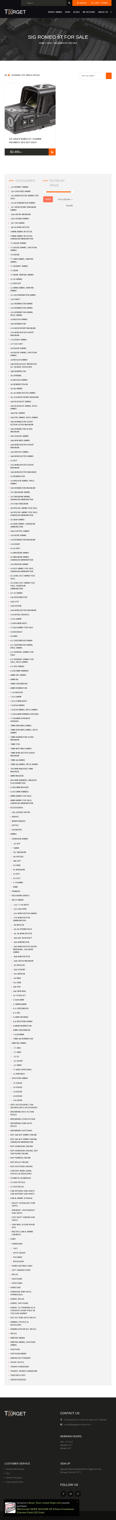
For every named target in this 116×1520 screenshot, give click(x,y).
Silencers (17, 829)
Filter (48, 199)
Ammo (13, 833)
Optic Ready (19, 1252)
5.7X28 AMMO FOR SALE (21, 627)
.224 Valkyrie (20, 909)
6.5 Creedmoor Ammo (21, 640)
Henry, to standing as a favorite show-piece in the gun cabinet (22, 1310)
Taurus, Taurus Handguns (23, 1371)
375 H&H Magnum (19, 503)
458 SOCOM (15, 605)
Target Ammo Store (47, 1515)
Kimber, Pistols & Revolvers (19, 1323)
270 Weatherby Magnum (22, 328)
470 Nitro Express (19, 614)
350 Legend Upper (21, 812)
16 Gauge (15, 254)
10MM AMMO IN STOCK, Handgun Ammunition (21, 237)
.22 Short (18, 1060)
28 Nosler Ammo (18, 359)
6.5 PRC (16, 1012)
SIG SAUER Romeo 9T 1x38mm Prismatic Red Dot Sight (25, 140)
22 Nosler (15, 283)
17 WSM (14, 270)
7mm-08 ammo (17, 760)
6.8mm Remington (22, 1025)
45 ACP (16, 873)
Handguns (17, 1243)
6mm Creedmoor (19, 683)
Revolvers (18, 1261)
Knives (15, 816)
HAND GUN (15, 1287)
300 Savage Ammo (19, 436)
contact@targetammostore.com (77, 1424)
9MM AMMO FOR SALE (20, 796)
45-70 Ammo (16, 593)
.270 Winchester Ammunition (21, 919)
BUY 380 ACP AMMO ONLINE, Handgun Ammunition (23, 1140)
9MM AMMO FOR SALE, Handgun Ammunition (21, 801)
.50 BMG (17, 978)
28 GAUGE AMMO (18, 348)
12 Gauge (17, 1083)
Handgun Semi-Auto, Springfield (21, 1293)
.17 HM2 (17, 1047)
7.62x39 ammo (17, 705)
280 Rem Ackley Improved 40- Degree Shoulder (23, 365)
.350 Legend (19, 969)
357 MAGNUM (19, 852)
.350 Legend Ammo (19, 218)
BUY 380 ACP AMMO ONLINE (23, 1134)
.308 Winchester (21, 956)
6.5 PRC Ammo (17, 666)
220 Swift (15, 299)
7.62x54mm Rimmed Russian (24, 714)
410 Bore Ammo (18, 535)
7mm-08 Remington (23, 1038)
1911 (15, 1248)
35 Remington (17, 476)
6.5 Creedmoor (21, 1008)
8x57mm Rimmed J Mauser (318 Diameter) (23, 781)
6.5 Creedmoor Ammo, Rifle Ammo (21, 646)
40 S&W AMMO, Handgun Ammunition (22, 525)
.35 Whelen (19, 965)
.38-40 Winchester (19, 227)
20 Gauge (17, 1091)
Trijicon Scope (17, 1375)
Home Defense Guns (22, 1265)
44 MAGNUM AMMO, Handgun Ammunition (21, 558)
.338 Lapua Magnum (20, 214)
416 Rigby (15, 544)
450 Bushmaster (18, 597)
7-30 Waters (16, 692)
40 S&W (17, 865)
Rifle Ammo (18, 899)
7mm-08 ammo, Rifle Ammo (24, 764)
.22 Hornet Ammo (19, 187)
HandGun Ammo (20, 838)
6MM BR (14, 679)
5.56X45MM (18, 999)
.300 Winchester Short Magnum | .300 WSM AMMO (25, 949)
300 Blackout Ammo (20, 401)
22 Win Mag (19, 1073)
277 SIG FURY (16, 343)
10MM (16, 848)
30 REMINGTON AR (19, 384)
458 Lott (14, 601)
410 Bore (17, 1100)
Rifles (15, 1274)
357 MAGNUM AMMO (20, 492)
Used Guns (17, 1283)
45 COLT (17, 878)
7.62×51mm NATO (18, 701)
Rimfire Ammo (19, 1043)
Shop (49, 43)
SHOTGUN (15, 1349)
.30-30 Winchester (22, 933)
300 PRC (17, 986)
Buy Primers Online (20, 1157)
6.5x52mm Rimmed (19, 670)
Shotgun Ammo (20, 1078)
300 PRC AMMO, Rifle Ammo (24, 417)
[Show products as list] (9, 75)
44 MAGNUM (19, 869)
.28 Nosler (18, 924)
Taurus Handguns (19, 1366)
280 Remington (18, 371)
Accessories (16, 807)
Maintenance (19, 821)
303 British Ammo (19, 452)
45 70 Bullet (19, 995)
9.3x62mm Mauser (19, 787)
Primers (16, 891)
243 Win (17, 982)
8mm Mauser (17, 775)
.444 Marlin (19, 973)
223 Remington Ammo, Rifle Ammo (21, 313)
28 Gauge (17, 1096)
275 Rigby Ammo (18, 339)
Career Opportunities (14, 1482)
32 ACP (13, 460)
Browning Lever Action (22, 1119)
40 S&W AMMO (17, 519)
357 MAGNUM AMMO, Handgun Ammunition (21, 498)
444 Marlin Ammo (19, 564)
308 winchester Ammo (22, 456)
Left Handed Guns (21, 1270)
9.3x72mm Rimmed (19, 791)
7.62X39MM (18, 1034)
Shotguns (17, 1278)
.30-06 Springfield (22, 929)
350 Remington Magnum (22, 488)
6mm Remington (18, 688)
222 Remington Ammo (21, 303)
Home (42, 43)
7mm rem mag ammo (21, 725)
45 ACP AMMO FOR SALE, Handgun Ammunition (22, 570)
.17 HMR (17, 1052)
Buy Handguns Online (21, 1146)
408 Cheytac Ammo (20, 531)
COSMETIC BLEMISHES (20, 1178)
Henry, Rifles (17, 1299)
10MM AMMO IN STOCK (21, 231)
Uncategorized (18, 1379)
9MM (15, 886)
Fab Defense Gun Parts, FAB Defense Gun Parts (22, 1192)
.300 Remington (21, 942)
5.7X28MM (18, 882)
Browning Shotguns (21, 1130)
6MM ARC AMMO (18, 675)
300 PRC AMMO (17, 413)
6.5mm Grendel (21, 1017)
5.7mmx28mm (19, 1004)
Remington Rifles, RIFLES (23, 1329)
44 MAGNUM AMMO (19, 552)
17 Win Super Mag (22, 1069)
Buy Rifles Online (19, 1162)
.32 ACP (16, 843)
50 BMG (14, 636)
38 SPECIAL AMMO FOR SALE (23, 508)
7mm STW (15, 744)
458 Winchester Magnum (23, 610)
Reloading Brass (20, 895)
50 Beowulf (16, 631)
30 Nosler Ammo (18, 379)
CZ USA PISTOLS (17, 1182)
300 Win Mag (19, 991)
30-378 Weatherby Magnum (24, 397)
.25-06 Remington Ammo (22, 202)
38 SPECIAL (18, 856)
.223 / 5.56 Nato (21, 904)
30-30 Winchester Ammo (23, 393)
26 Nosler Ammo (18, 319)
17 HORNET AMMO (19, 266)
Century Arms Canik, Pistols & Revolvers (21, 1172)
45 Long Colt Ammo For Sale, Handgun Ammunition (22, 585)
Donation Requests (14, 1477)
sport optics (17, 1362)
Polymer (17, 1257)
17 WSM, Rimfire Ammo (22, 274)
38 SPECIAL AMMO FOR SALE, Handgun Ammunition (24, 514)
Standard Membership (15, 1469)
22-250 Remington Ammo (23, 295)
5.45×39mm (15, 618)
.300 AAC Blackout (22, 937)
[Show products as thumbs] (6, 75)
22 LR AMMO (16, 279)
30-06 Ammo (16, 388)
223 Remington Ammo (21, 307)
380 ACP (17, 860)
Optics (15, 825)
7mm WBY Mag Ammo (21, 748)
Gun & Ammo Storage (21, 1198)
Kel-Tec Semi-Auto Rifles (23, 1317)
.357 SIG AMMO (17, 223)
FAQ (8, 1473)
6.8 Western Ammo (23, 1021)
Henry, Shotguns (19, 1303)
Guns (13, 1238)
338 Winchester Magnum (23, 472)
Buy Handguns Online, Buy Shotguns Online (24, 1152)
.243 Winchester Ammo (25, 913)
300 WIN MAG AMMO (20, 440)
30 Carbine (15, 375)
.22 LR (16, 1056)
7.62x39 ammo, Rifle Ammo (24, 709)
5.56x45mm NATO (18, 623)
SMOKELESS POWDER (20, 1358)
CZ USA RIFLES (17, 1186)
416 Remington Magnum (22, 539)
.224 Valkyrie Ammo (20, 191)
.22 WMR (17, 1065)
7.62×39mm (15, 696)
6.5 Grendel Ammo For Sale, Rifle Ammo (22, 660)
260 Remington (18, 323)
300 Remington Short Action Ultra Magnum (21, 423)
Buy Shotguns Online (21, 1166)
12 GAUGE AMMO (18, 243)
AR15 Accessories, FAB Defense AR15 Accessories (23, 1106)
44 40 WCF (15, 548)
